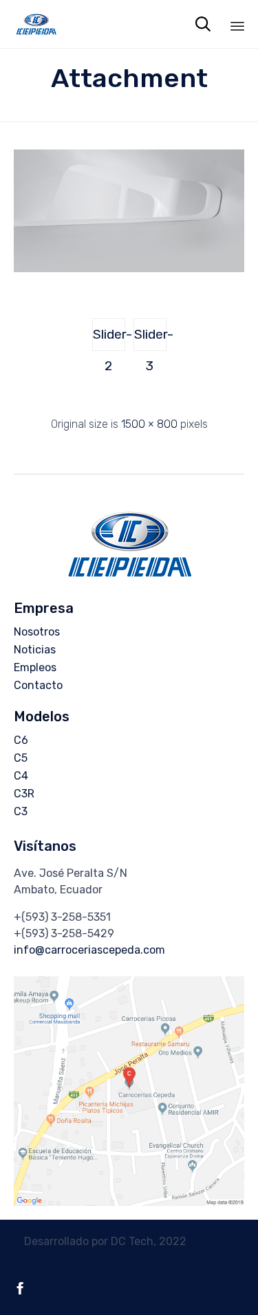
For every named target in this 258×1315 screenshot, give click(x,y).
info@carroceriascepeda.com (89, 949)
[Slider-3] (129, 269)
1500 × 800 (149, 424)
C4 (21, 775)
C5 (21, 757)
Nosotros (37, 631)
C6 (21, 740)
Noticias (35, 649)
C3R (24, 793)
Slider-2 (109, 338)
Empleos (35, 667)
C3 (21, 811)
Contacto (38, 685)
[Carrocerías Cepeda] (36, 24)
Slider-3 (150, 338)
